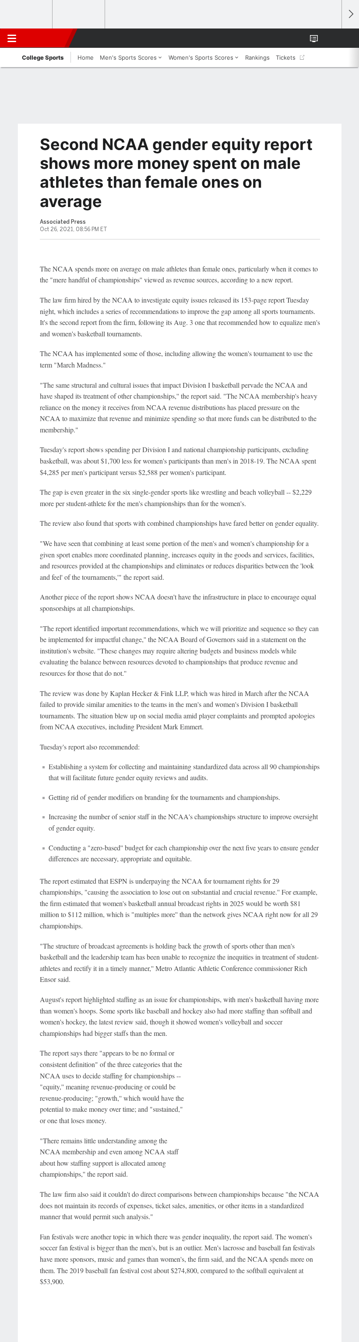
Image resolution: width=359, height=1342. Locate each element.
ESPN (46, 38)
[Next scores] (350, 14)
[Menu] (12, 38)
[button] (330, 38)
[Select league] (26, 14)
